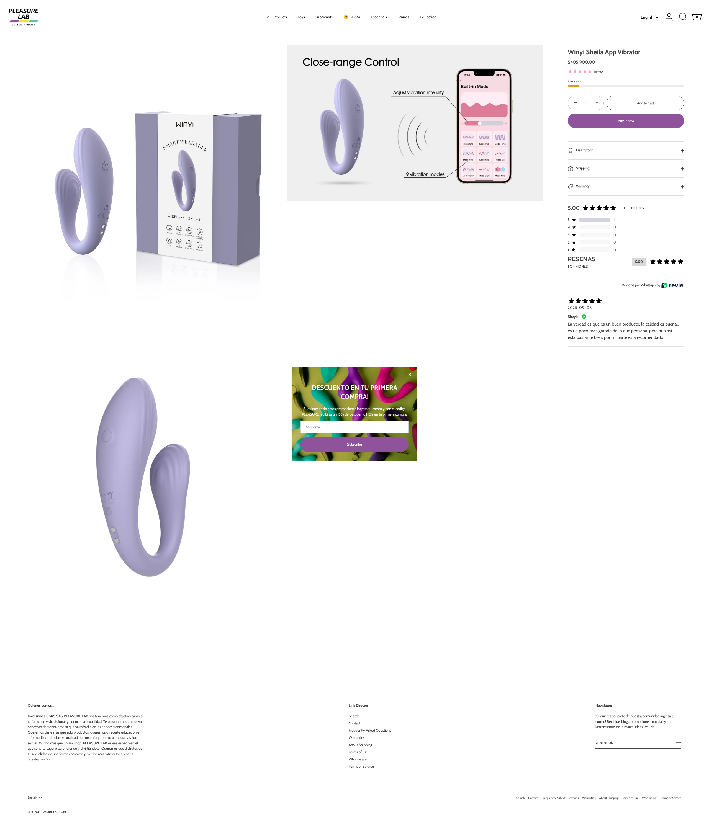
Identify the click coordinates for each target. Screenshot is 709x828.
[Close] (410, 374)
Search (354, 716)
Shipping (582, 168)
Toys (301, 17)
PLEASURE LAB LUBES (53, 812)
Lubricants (324, 17)
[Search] (683, 17)
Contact (354, 723)
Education (428, 17)
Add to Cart (645, 103)
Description (584, 150)
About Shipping (360, 744)
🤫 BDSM (351, 17)
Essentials (379, 17)
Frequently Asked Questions (370, 730)
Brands (403, 17)
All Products (277, 17)
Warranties (356, 737)
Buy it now (626, 121)
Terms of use (358, 752)
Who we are (358, 759)
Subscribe (354, 444)
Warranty (582, 186)
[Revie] (672, 285)
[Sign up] (678, 742)
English (647, 17)
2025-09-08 (580, 307)
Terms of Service (361, 766)
